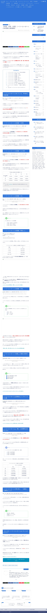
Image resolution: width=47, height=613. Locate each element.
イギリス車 (37, 154)
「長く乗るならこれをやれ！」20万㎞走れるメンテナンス (39, 123)
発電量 (14, 565)
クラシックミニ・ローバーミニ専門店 (36, 160)
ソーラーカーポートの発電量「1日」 (14, 76)
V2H (4, 565)
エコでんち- (10, 184)
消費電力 (11, 565)
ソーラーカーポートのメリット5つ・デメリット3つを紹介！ (13, 391)
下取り (43, 162)
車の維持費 (35, 1)
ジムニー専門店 (39, 92)
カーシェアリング (22, 3)
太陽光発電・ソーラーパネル (39, 83)
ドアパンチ (40, 97)
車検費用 (44, 167)
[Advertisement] (23, 15)
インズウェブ (40, 154)
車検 (41, 167)
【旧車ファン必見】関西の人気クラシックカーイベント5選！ (39, 137)
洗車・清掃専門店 (39, 66)
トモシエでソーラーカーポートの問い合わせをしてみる (16, 560)
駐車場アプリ (36, 168)
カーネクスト (38, 156)
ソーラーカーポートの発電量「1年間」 (14, 73)
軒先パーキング (39, 115)
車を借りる (13, 5)
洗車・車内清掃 (40, 65)
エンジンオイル (34, 155)
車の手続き (8, 5)
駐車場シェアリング (41, 168)
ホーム (7, 1)
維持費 (40, 77)
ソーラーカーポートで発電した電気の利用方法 (15, 80)
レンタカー (40, 162)
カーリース (42, 156)
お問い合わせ (31, 5)
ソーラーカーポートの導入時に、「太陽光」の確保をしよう (17, 85)
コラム (39, 61)
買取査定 (33, 167)
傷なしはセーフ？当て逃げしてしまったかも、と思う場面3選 (39, 142)
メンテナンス (36, 3)
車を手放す (18, 5)
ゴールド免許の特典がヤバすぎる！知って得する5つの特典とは (39, 128)
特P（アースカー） (40, 114)
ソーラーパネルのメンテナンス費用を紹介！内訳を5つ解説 (13, 423)
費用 (16, 565)
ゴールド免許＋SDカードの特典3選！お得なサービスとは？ (39, 132)
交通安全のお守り (39, 79)
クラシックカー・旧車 (13, 1)
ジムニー (33, 161)
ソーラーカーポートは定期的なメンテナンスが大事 (16, 82)
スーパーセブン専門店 (40, 93)
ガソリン (39, 51)
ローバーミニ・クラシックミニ (23, 1)
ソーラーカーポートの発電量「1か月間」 (14, 75)
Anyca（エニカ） (40, 48)
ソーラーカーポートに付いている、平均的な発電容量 (16, 72)
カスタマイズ (40, 75)
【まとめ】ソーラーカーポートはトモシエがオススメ (16, 87)
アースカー (39, 49)
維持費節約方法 (36, 166)
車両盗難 (22, 5)
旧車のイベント (40, 57)
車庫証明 (39, 167)
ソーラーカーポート (29, 3)
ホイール (39, 56)
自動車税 (43, 166)
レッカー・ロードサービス (35, 162)
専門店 (31, 1)
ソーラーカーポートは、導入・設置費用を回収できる (16, 83)
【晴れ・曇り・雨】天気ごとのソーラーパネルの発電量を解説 (13, 348)
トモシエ (7, 565)
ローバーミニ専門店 (40, 76)
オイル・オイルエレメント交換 (40, 155)
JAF (12, 3)
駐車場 (27, 5)
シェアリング (42, 160)
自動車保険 (8, 3)
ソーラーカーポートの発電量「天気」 (14, 79)
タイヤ (39, 55)
